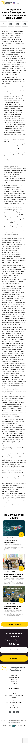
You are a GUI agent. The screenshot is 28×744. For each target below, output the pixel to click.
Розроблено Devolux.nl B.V (14, 726)
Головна (14, 675)
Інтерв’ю (14, 681)
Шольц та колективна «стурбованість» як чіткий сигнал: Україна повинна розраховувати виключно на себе (14, 64)
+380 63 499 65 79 (14, 707)
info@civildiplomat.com (14, 702)
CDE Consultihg (14, 677)
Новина (14, 683)
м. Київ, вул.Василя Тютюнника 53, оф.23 (14, 695)
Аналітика (14, 679)
